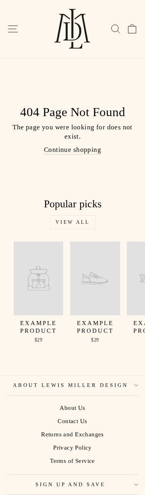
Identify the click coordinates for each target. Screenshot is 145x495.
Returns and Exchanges (72, 434)
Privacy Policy (72, 447)
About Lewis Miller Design (70, 385)
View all (73, 222)
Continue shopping (72, 149)
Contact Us (72, 420)
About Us (72, 407)
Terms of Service (72, 460)
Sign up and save (70, 484)
